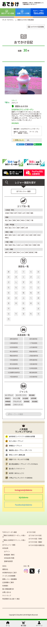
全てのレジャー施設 (23, 191)
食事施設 (26, 401)
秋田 (19, 213)
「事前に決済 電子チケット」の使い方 (14, 541)
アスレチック (17, 401)
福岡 (6, 252)
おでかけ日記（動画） (36, 542)
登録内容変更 (8, 561)
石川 (14, 228)
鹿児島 (31, 252)
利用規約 (5, 586)
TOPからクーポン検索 (9, 532)
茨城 (28, 220)
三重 (18, 235)
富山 (10, 228)
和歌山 (7, 238)
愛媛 (34, 245)
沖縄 (36, 252)
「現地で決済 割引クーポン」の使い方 (14, 536)
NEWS (4, 566)
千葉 (32, 220)
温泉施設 (7, 405)
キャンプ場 (16, 398)
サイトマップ (6, 595)
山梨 (26, 228)
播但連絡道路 (33, 372)
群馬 (14, 220)
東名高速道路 (14, 364)
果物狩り (7, 398)
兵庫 (30, 235)
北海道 (7, 213)
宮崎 (26, 252)
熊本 (18, 252)
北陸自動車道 (33, 364)
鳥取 (6, 245)
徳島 (26, 245)
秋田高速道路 (14, 347)
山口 (22, 245)
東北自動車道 (14, 351)
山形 (23, 213)
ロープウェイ (9, 395)
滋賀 (22, 235)
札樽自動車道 (14, 343)
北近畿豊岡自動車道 (14, 372)
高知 (38, 245)
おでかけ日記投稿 (37, 27)
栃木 (10, 220)
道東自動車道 (14, 339)
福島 (32, 213)
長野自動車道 (33, 360)
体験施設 (7, 401)
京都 (34, 235)
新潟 (6, 228)
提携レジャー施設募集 (9, 579)
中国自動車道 (14, 377)
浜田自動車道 (33, 377)
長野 (22, 228)
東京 (18, 220)
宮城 (28, 213)
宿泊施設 (34, 401)
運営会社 (5, 569)
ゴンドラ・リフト (21, 395)
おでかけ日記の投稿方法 (36, 545)
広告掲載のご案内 (8, 582)
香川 (30, 245)
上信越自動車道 (33, 356)
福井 (18, 228)
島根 (10, 245)
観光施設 (31, 395)
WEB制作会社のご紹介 (9, 572)
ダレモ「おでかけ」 (8, 20)
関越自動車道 (14, 356)
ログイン (7, 551)
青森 (11, 213)
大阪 (26, 235)
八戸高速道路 (33, 343)
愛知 (10, 235)
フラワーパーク (17, 405)
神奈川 (23, 220)
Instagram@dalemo (23, 490)
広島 (18, 245)
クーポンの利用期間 (8, 576)
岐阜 (14, 235)
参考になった (19, 140)
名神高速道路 (33, 368)
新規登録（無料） (10, 555)
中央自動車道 (14, 360)
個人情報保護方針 (8, 589)
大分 (22, 252)
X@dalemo (23, 497)
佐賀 (10, 252)
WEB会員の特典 (9, 558)
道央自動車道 (33, 339)
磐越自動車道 (33, 351)
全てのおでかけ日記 (35, 535)
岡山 (14, 245)
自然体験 (33, 398)
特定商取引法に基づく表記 (11, 599)
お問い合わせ (6, 592)
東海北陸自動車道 (13, 368)
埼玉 (6, 220)
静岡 (6, 235)
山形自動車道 (33, 347)
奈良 (38, 235)
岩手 (15, 213)
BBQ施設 (25, 398)
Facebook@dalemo (23, 504)
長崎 (14, 252)
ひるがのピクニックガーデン (22, 109)
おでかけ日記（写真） (36, 539)
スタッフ (14, 103)
